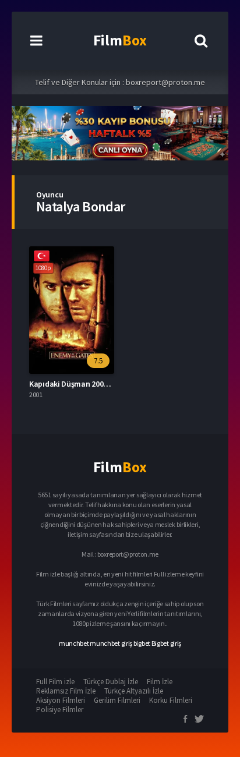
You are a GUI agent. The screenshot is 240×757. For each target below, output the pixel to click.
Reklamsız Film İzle (66, 691)
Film (120, 40)
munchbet (74, 643)
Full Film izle (55, 682)
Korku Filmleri (170, 700)
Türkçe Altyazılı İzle (133, 691)
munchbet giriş (111, 643)
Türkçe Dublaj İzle (110, 682)
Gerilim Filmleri (117, 700)
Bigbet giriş (166, 643)
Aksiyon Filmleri (60, 700)
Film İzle (159, 682)
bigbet (141, 643)
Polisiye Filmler (59, 709)
